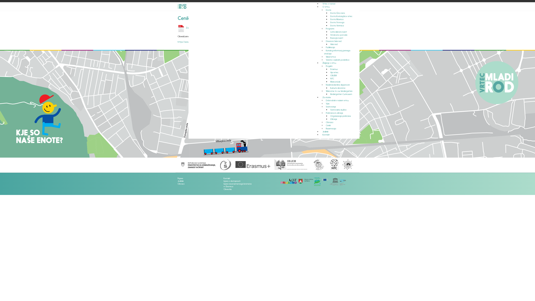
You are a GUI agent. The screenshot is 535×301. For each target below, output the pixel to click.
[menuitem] (329, 4)
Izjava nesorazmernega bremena (237, 184)
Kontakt (227, 178)
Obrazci (181, 184)
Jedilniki (180, 181)
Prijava (180, 178)
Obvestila (228, 189)
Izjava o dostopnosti (232, 181)
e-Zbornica (228, 186)
